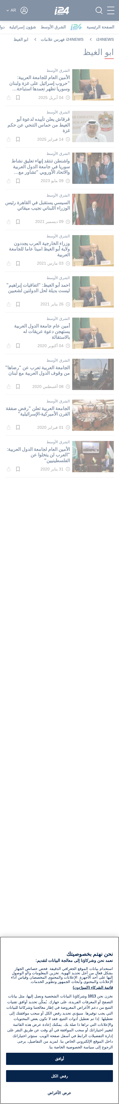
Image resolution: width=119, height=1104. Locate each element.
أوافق (59, 1059)
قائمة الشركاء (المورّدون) (93, 987)
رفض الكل (59, 1076)
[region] (59, 1020)
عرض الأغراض (59, 1093)
